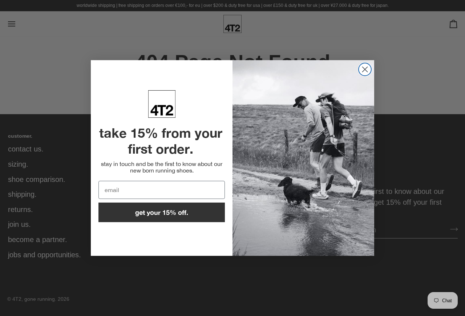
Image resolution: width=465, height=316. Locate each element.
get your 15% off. (161, 212)
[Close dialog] (365, 69)
